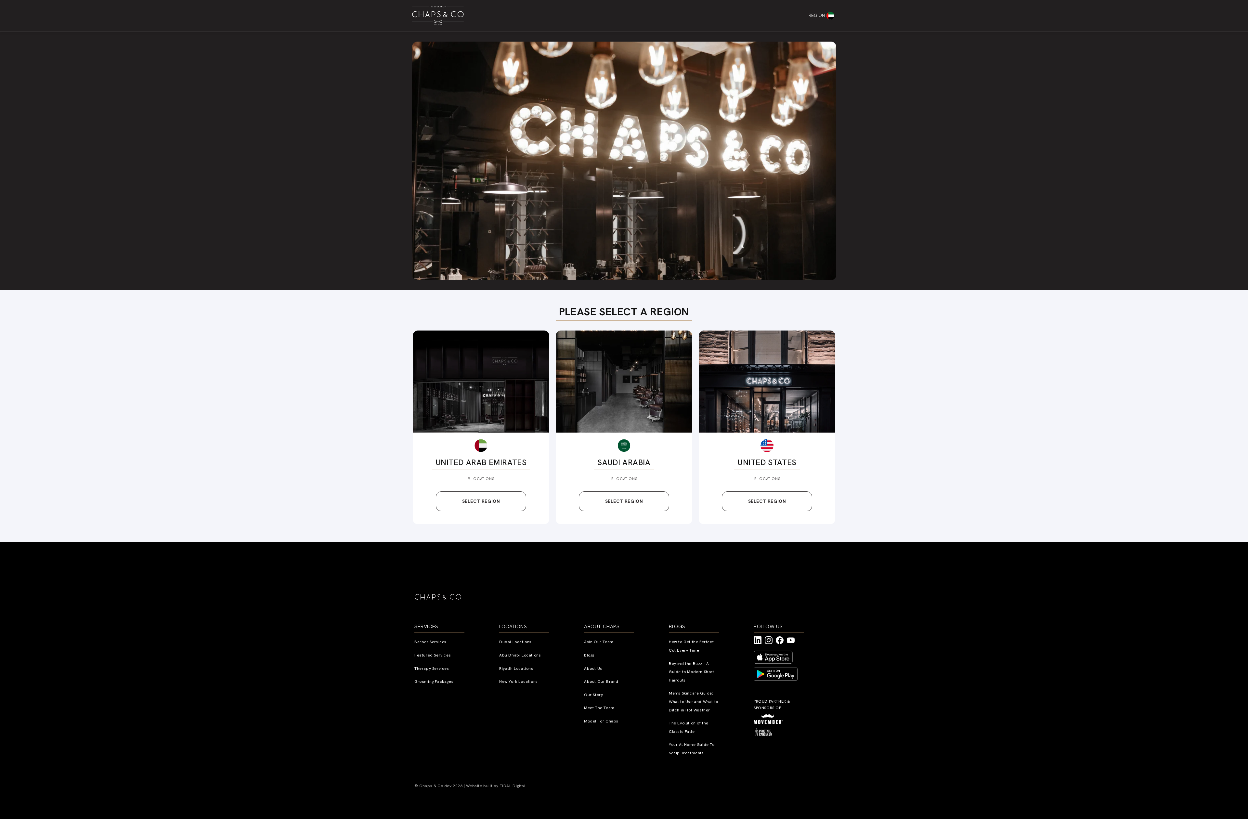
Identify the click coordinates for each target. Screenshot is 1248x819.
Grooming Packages (433, 681)
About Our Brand (601, 681)
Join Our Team (599, 641)
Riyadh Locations (516, 668)
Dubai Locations (515, 641)
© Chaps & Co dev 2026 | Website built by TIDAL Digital (469, 785)
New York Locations (518, 681)
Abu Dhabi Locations (520, 655)
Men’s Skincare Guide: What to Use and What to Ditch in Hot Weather (693, 701)
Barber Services (430, 641)
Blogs (589, 655)
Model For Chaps (601, 721)
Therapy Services (431, 668)
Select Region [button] (481, 501)
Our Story (593, 694)
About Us (593, 668)
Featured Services (432, 655)
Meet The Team (599, 707)
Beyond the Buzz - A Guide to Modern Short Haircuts (691, 672)
